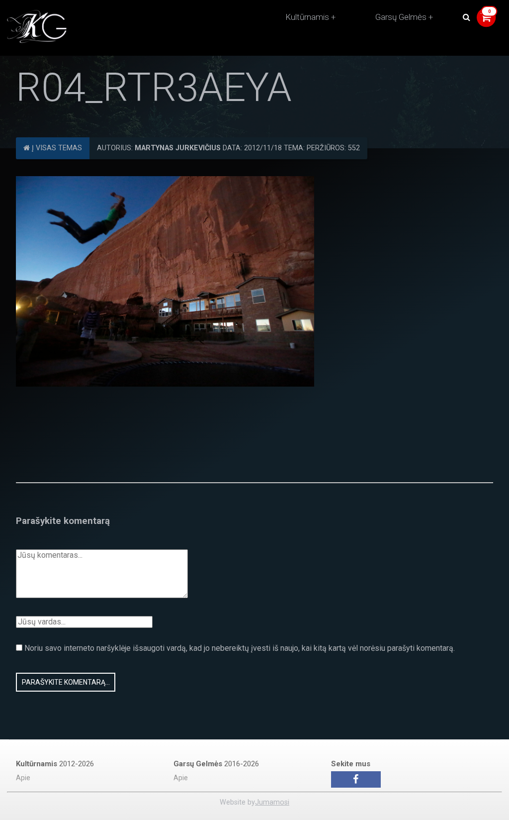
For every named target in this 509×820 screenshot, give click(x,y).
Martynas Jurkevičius (178, 148)
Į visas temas (56, 148)
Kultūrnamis (307, 17)
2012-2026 (55, 763)
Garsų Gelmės (400, 17)
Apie (23, 778)
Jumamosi (272, 802)
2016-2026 (216, 763)
